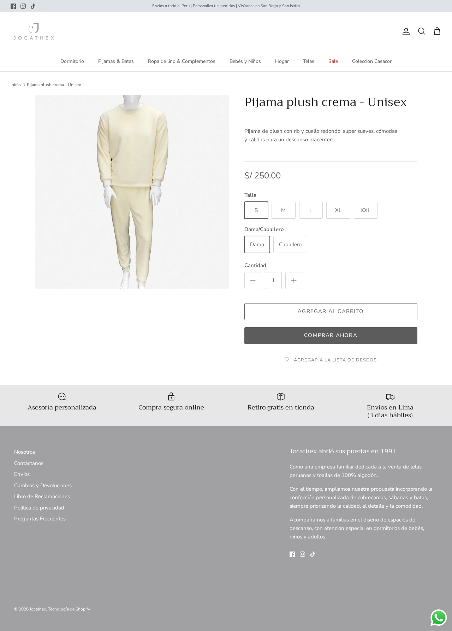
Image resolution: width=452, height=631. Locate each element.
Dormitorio (72, 61)
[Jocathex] (33, 31)
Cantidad (255, 265)
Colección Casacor (372, 61)
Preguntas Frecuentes (40, 518)
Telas (308, 61)
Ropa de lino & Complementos (181, 61)
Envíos (22, 474)
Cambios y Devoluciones (43, 485)
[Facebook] (13, 6)
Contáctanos (28, 463)
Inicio (16, 85)
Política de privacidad (39, 507)
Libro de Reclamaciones (42, 496)
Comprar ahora (330, 335)
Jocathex (38, 609)
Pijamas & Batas (116, 61)
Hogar (282, 61)
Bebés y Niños (245, 61)
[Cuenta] (404, 31)
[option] (132, 192)
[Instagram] (23, 6)
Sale (333, 61)
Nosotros (24, 451)
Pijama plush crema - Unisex (54, 85)
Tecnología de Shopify (69, 609)
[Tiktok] (33, 6)
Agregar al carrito (331, 311)
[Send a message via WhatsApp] (438, 617)
